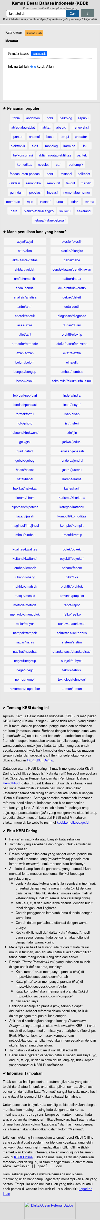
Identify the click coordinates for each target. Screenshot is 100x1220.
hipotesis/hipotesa (25, 506)
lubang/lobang (25, 576)
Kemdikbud (11, 783)
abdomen (33, 117)
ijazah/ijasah (25, 516)
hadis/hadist (25, 469)
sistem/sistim (72, 642)
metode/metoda (24, 604)
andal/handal (25, 287)
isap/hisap (71, 413)
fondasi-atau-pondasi (25, 173)
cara (14, 210)
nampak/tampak (25, 632)
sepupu (83, 117)
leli (85, 145)
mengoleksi (80, 127)
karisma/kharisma (72, 497)
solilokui (65, 210)
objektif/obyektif (72, 558)
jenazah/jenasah (72, 450)
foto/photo (24, 423)
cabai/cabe (72, 259)
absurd (61, 127)
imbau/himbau (25, 534)
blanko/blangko (72, 250)
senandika (33, 182)
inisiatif (45, 201)
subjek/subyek (72, 660)
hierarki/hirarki (25, 497)
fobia (16, 117)
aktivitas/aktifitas (25, 259)
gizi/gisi (25, 441)
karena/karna (72, 478)
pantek (82, 155)
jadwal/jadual (71, 441)
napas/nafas (25, 642)
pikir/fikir (72, 576)
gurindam (17, 192)
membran (13, 201)
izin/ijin (72, 432)
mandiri (86, 182)
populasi (35, 192)
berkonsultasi (23, 155)
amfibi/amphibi (25, 278)
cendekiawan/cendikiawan (72, 269)
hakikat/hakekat (25, 488)
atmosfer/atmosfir (25, 343)
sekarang (84, 210)
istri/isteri (72, 423)
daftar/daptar (72, 278)
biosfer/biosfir (72, 241)
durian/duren (72, 324)
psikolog (66, 117)
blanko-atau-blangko (39, 210)
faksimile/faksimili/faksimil (72, 380)
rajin (30, 201)
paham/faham (72, 567)
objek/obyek (72, 549)
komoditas (24, 164)
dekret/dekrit (72, 297)
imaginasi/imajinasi (25, 525)
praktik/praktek (72, 586)
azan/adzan (25, 352)
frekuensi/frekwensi (25, 432)
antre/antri (24, 306)
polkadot (84, 173)
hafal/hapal (25, 478)
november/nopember (25, 688)
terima (89, 201)
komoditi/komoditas (71, 516)
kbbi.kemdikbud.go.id (72, 822)
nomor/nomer (25, 679)
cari (58, 164)
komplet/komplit (72, 525)
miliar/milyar (25, 623)
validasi (14, 182)
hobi (50, 117)
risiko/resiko (72, 614)
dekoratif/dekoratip (72, 287)
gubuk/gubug (24, 460)
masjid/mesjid (25, 595)
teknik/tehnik (71, 669)
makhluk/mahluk (25, 586)
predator (81, 136)
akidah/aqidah (25, 269)
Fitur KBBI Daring (40, 760)
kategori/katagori (71, 506)
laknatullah (34, 32)
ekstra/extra (72, 352)
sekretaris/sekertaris (72, 632)
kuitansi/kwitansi (25, 558)
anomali (35, 136)
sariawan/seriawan (71, 623)
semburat (53, 182)
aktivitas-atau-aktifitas (54, 155)
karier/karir (72, 488)
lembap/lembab (25, 567)
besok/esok (25, 380)
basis (50, 136)
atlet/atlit (24, 334)
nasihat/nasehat (25, 651)
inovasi (52, 192)
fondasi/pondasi (25, 404)
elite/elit (72, 362)
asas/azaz (25, 324)
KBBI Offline (23, 1156)
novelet (43, 164)
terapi (65, 136)
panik (51, 173)
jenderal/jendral (72, 460)
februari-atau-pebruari (50, 220)
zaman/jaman (72, 688)
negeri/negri (25, 669)
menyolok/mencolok (25, 614)
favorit (70, 182)
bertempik (76, 164)
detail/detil (71, 306)
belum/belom (24, 362)
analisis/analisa (25, 297)
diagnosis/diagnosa (72, 315)
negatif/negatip (25, 660)
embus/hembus (72, 371)
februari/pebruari (25, 395)
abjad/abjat (25, 241)
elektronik (18, 145)
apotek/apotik (25, 315)
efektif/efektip (72, 334)
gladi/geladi (25, 450)
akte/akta (25, 250)
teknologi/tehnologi (72, 679)
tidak (74, 201)
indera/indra (72, 395)
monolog (51, 145)
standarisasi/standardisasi (72, 651)
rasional (66, 173)
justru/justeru (72, 469)
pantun (18, 136)
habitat (46, 127)
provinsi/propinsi (72, 595)
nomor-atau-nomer (76, 192)
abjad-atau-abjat (23, 127)
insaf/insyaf (72, 404)
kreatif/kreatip (72, 534)
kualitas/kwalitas (25, 549)
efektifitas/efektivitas (71, 343)
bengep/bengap (25, 371)
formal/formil (25, 413)
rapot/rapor (72, 604)
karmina (69, 145)
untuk (60, 201)
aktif (35, 145)
